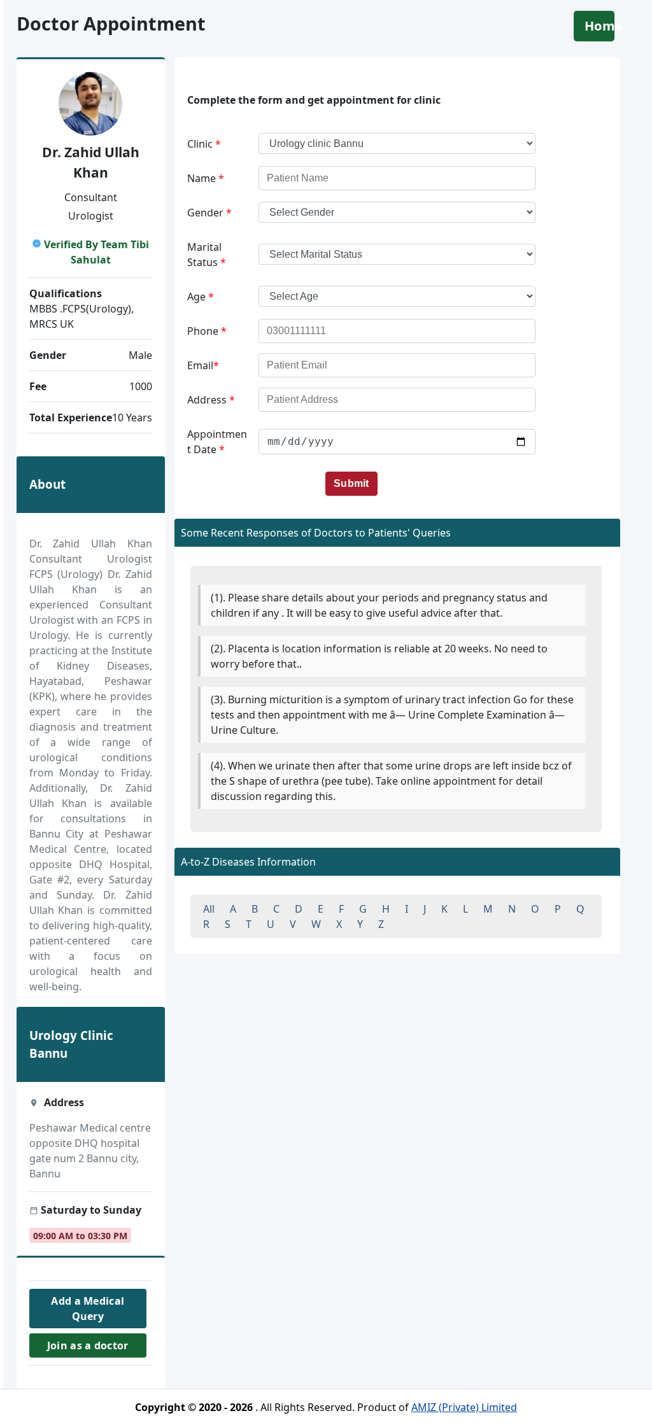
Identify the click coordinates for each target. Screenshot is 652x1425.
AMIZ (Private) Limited (464, 1407)
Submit (351, 483)
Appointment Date (217, 441)
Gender (209, 213)
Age (200, 297)
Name (205, 178)
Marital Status (206, 254)
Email (203, 365)
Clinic (204, 144)
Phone (207, 331)
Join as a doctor (87, 1345)
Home (599, 25)
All (209, 909)
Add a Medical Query (87, 1308)
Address (211, 400)
